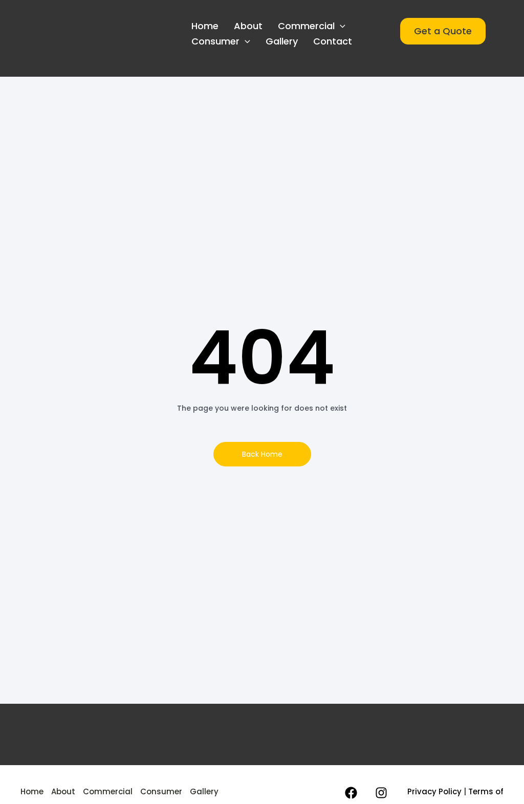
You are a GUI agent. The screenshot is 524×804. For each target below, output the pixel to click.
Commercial (306, 25)
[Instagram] (381, 792)
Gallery (282, 41)
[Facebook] (351, 792)
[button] (340, 26)
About (248, 25)
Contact (332, 41)
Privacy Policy (434, 791)
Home (205, 25)
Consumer (215, 41)
